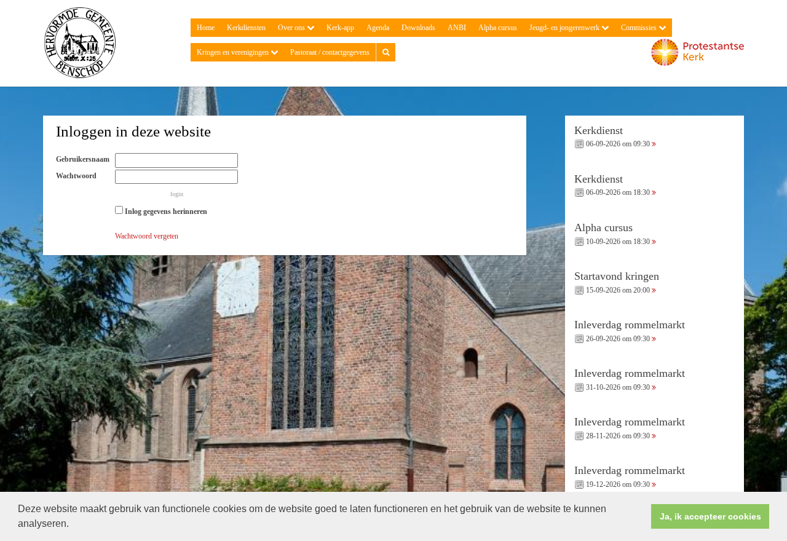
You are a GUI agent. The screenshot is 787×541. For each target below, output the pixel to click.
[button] (73, 525)
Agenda (377, 27)
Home (206, 27)
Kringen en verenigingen (234, 52)
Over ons (292, 27)
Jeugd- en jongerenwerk (565, 27)
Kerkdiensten (246, 27)
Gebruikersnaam (85, 159)
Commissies (639, 27)
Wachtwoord (79, 176)
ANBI (457, 27)
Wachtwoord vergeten (146, 236)
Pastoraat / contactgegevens (330, 52)
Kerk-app (340, 27)
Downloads (418, 27)
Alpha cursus (497, 27)
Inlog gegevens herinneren (165, 211)
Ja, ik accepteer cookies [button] (710, 516)
